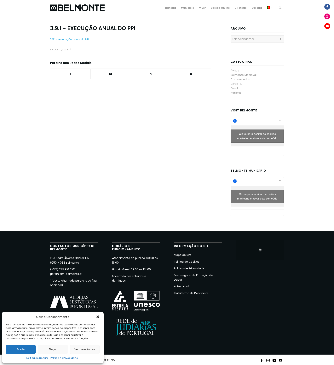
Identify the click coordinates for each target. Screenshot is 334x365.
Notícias (236, 93)
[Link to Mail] (281, 359)
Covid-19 (236, 84)
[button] (98, 317)
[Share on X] (111, 74)
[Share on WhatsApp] (151, 74)
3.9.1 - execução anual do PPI (69, 39)
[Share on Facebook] (327, 7)
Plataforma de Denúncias (191, 293)
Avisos (235, 70)
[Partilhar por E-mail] (191, 74)
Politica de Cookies (186, 262)
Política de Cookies (37, 358)
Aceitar (20, 349)
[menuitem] (170, 8)
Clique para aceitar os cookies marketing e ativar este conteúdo (257, 136)
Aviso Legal (181, 286)
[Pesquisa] (280, 8)
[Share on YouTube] (327, 26)
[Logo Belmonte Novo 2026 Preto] (77, 8)
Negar (53, 349)
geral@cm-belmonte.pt (66, 274)
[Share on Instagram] (327, 16)
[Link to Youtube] (274, 359)
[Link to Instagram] (268, 359)
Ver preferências (84, 349)
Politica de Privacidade (189, 268)
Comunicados (240, 79)
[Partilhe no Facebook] (70, 74)
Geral (234, 88)
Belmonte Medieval (243, 75)
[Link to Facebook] (262, 359)
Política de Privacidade (64, 358)
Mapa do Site (183, 255)
